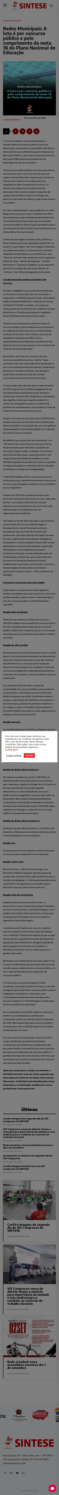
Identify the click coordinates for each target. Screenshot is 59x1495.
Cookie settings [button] (13, 755)
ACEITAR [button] (29, 755)
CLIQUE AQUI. (11, 749)
